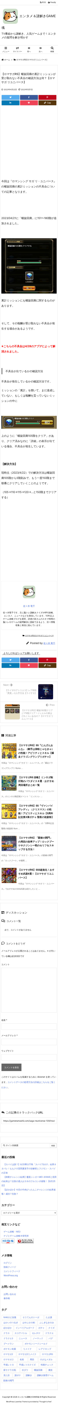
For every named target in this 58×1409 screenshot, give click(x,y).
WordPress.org (11, 1275)
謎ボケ (18, 1375)
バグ (51, 1338)
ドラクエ (49, 1333)
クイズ (51, 1327)
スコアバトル (21, 1333)
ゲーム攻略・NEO (12, 1231)
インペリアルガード (25, 1327)
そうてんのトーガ (31, 1317)
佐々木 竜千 (49, 643)
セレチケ (36, 1333)
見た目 (6, 1375)
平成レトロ (8, 1364)
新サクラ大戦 (9, 1370)
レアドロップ (45, 1349)
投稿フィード (10, 1267)
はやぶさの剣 (28, 1322)
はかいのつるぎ (10, 1322)
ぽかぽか (7, 1327)
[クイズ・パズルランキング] (25, 1240)
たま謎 (49, 1317)
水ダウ (25, 1370)
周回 (32, 1359)
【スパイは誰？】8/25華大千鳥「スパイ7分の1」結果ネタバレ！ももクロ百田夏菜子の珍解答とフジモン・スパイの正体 (28, 1168)
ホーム (7, 59)
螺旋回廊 (38, 1370)
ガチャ (41, 1327)
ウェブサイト (7, 1050)
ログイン (8, 1262)
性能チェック (47, 1364)
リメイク (27, 1349)
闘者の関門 (8, 1380)
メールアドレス (9, 1035)
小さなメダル (46, 1359)
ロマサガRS (47, 1354)
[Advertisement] (29, 145)
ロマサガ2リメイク (27, 1354)
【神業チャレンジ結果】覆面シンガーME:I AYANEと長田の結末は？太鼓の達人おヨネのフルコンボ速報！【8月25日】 (29, 1181)
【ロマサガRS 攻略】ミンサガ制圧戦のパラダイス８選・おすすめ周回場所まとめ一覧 (36, 781)
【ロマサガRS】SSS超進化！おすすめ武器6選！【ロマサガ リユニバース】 (36, 873)
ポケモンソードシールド (36, 1343)
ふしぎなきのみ (46, 1322)
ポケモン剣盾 (9, 1349)
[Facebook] (29, 97)
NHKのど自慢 (9, 1317)
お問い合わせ (10, 1294)
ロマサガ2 (8, 1354)
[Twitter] (10, 97)
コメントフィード (12, 1271)
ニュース (23, 1338)
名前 (4, 1020)
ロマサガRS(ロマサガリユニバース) (31, 59)
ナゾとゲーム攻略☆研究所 (16, 1236)
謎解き (29, 1375)
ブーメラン (8, 1343)
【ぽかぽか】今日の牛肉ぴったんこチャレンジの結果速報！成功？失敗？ (28, 1191)
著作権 (7, 1298)
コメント (5, 964)
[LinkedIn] (10, 102)
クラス (6, 1333)
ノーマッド (38, 1338)
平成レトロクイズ (27, 1364)
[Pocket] (29, 102)
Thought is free (45, 1402)
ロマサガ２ (8, 1359)
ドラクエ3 (8, 1338)
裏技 (50, 1370)
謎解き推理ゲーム (45, 1375)
